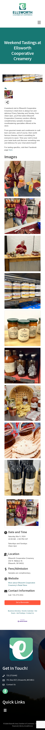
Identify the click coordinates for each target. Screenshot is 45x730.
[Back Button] (5, 88)
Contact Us (30, 613)
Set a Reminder (22, 602)
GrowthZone (28, 726)
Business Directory (14, 611)
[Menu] (39, 22)
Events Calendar (27, 611)
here (10, 150)
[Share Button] (7, 102)
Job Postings (20, 613)
